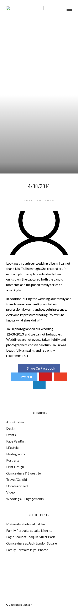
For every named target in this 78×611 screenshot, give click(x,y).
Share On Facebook (41, 368)
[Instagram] (47, 598)
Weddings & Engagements (25, 499)
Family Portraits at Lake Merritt (29, 530)
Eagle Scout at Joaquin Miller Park (30, 537)
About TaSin (15, 422)
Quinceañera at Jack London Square (31, 543)
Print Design (15, 467)
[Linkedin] (41, 598)
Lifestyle (12, 447)
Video (10, 492)
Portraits (12, 460)
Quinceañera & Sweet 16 (23, 473)
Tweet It (26, 377)
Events (11, 435)
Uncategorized (17, 486)
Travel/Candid (16, 479)
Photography (15, 454)
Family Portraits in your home (27, 550)
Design (11, 428)
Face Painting (16, 441)
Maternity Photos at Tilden (25, 524)
